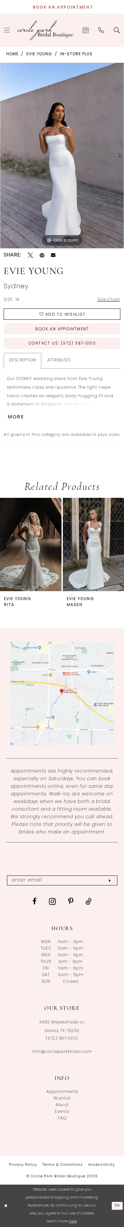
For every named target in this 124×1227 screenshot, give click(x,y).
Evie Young (39, 54)
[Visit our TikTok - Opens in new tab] (89, 901)
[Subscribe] (109, 880)
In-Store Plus (76, 54)
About (62, 1105)
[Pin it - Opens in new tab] (42, 255)
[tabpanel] (62, 155)
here (73, 1221)
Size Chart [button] (109, 300)
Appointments (62, 1092)
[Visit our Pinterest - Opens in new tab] (71, 901)
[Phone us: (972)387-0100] (101, 30)
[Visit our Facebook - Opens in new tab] (34, 901)
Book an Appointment (62, 329)
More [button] (16, 417)
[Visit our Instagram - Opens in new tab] (52, 901)
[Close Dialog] (5, 1206)
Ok (117, 1205)
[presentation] (31, 544)
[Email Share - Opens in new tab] (53, 255)
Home (12, 54)
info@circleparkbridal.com (62, 1052)
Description (22, 360)
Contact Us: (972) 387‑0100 (62, 344)
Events (62, 1112)
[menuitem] (86, 30)
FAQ (62, 1118)
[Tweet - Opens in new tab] (30, 255)
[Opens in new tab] (62, 693)
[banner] (45, 30)
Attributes (58, 360)
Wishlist (62, 1099)
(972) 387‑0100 (62, 1039)
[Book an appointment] (86, 30)
